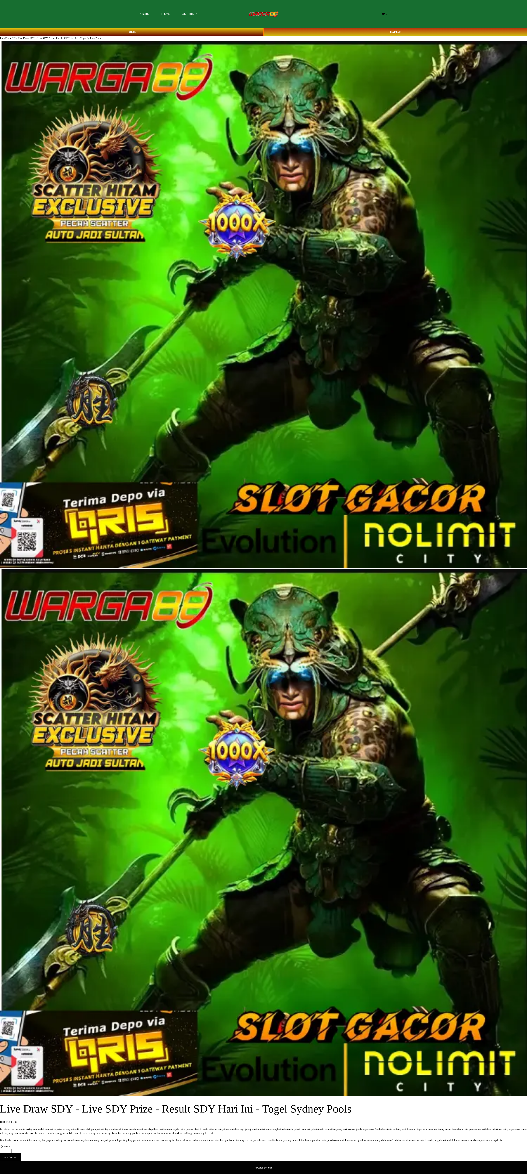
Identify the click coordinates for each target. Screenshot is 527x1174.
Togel (269, 1167)
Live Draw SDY (8, 38)
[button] (10, 1157)
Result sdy (5, 1140)
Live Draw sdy (8, 1129)
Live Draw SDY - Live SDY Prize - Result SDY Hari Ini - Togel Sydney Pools (59, 38)
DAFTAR (395, 32)
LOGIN (131, 32)
